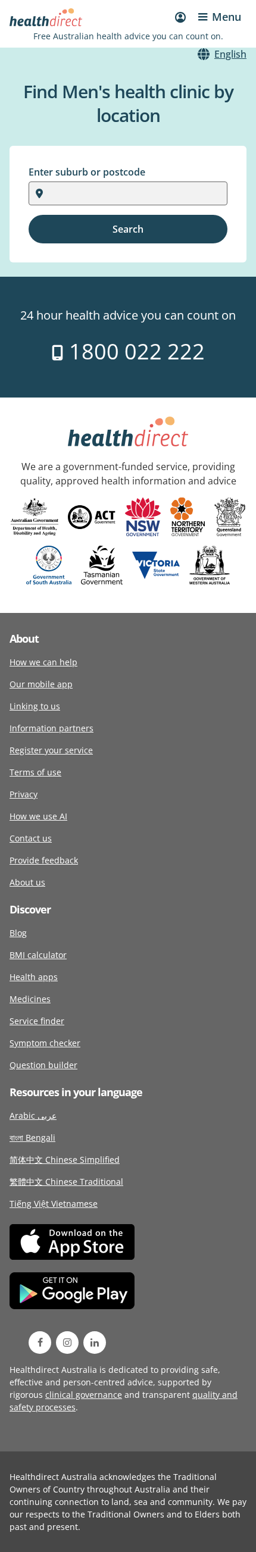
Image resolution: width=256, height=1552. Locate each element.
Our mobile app (41, 684)
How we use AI (38, 816)
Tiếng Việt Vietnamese (54, 1203)
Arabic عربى (33, 1115)
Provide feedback (44, 860)
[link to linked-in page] (94, 1342)
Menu (226, 17)
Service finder (37, 1021)
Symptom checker (45, 1043)
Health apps (34, 976)
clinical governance (83, 1394)
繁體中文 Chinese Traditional (66, 1181)
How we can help (43, 662)
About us (27, 882)
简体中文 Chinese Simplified (65, 1159)
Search (128, 229)
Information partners (51, 728)
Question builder (43, 1065)
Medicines (30, 999)
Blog (18, 932)
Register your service (51, 750)
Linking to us (35, 706)
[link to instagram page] (67, 1342)
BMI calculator (38, 954)
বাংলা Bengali (32, 1137)
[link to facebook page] (40, 1342)
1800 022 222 (134, 351)
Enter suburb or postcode (87, 172)
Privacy (24, 794)
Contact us (31, 838)
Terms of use (35, 772)
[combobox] (50, 193)
